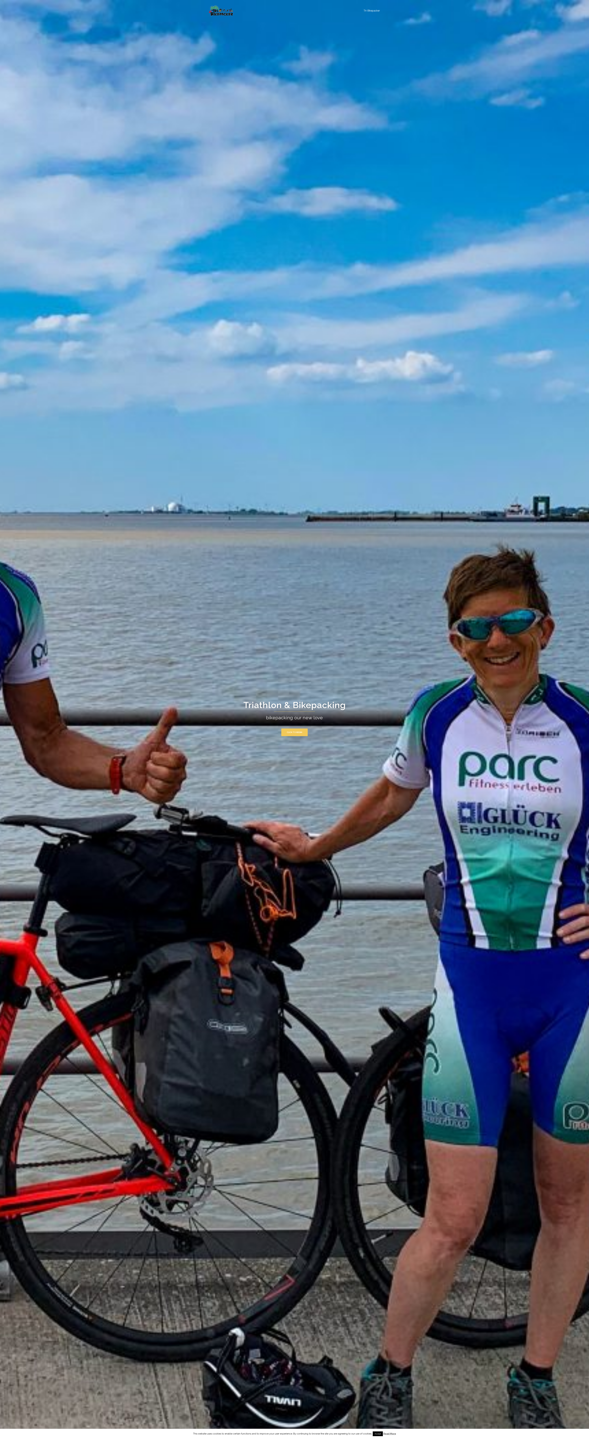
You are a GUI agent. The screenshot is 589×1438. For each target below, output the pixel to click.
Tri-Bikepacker (372, 10)
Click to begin (294, 732)
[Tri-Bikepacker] (220, 10)
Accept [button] (378, 1434)
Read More (389, 1433)
